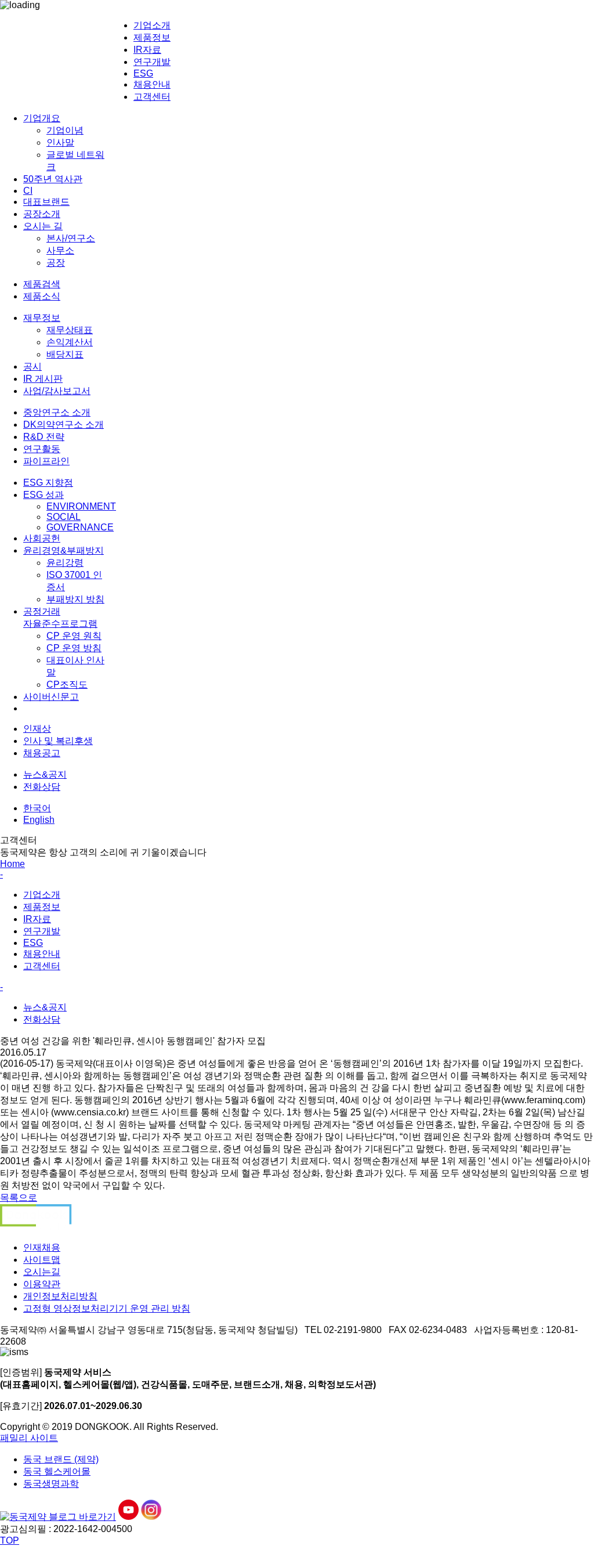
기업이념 (65, 130)
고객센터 (152, 97)
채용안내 (152, 84)
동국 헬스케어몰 (56, 1471)
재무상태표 (69, 330)
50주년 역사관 (52, 179)
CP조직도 (67, 684)
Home (12, 864)
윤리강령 (65, 563)
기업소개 (152, 25)
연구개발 (152, 62)
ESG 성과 (43, 495)
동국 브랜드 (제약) (61, 1459)
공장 (55, 263)
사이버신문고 (51, 697)
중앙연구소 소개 (56, 412)
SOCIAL (63, 517)
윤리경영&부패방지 (63, 550)
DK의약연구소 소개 (63, 424)
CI (27, 191)
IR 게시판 (43, 379)
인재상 (37, 729)
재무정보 (41, 318)
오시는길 (41, 1272)
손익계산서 (69, 342)
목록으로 (18, 1197)
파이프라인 (46, 461)
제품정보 (152, 37)
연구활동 (41, 449)
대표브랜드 (46, 202)
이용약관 (41, 1284)
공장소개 (41, 214)
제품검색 (41, 284)
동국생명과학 (51, 1484)
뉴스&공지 (45, 774)
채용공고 (41, 753)
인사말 (60, 142)
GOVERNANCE (80, 527)
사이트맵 (41, 1260)
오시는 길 (43, 226)
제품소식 (41, 296)
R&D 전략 (43, 437)
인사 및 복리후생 (58, 741)
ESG (143, 73)
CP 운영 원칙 (74, 636)
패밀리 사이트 (29, 1438)
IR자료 (147, 50)
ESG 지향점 (48, 482)
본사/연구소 (70, 238)
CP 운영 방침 (74, 648)
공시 (32, 366)
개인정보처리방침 (60, 1296)
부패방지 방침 (75, 599)
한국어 (37, 808)
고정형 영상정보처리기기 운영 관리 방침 (106, 1308)
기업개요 (41, 118)
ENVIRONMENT (81, 506)
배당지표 (65, 354)
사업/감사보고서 (56, 391)
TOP (9, 1540)
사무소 (60, 250)
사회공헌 (41, 538)
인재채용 (41, 1247)
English (39, 820)
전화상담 (41, 787)
